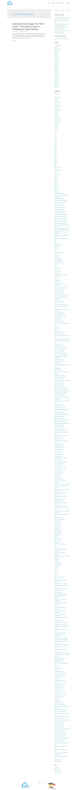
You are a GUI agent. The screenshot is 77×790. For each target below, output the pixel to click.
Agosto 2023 (56, 64)
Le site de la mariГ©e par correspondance (62, 380)
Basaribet (56, 186)
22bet (55, 135)
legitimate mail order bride (59, 385)
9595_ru (55, 163)
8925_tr (55, 156)
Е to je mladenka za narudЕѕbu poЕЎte (61, 756)
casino (55, 266)
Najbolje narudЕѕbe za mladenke (60, 543)
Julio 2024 (56, 52)
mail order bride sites (58, 459)
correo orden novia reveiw (59, 292)
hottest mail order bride (58, 345)
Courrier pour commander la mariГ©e (61, 295)
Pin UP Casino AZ (57, 562)
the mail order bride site (58, 668)
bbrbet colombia (57, 188)
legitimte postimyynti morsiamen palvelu (61, 390)
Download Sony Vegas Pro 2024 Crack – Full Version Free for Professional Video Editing (28, 26)
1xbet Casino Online (58, 121)
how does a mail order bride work (60, 347)
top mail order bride (58, 682)
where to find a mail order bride (60, 735)
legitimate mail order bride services (60, 387)
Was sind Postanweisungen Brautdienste (61, 716)
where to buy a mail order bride (60, 734)
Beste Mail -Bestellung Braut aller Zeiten (61, 228)
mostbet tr (56, 536)
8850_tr (55, 153)
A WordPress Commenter (59, 38)
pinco (55, 569)
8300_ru (55, 144)
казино (55, 757)
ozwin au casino (57, 550)
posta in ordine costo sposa (59, 576)
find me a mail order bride (59, 321)
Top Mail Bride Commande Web (60, 680)
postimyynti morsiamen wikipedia (60, 588)
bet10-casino (56, 243)
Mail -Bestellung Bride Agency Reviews (61, 414)
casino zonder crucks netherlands (60, 274)
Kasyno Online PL (57, 369)
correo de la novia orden (58, 290)
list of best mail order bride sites (60, 395)
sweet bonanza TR (57, 666)
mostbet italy (56, 528)
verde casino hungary (58, 701)
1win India (56, 104)
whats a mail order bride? (59, 730)
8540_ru (55, 149)
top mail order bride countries (59, 683)
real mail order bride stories (59, 620)
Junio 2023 (56, 68)
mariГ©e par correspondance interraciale (62, 484)
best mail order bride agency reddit (60, 200)
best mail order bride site (59, 205)
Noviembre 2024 (57, 45)
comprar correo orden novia (59, 288)
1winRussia (56, 111)
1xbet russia (56, 132)
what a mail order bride (58, 718)
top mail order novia (58, 692)
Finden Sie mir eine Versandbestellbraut (61, 323)
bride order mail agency (58, 260)
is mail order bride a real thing (59, 361)
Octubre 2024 (56, 46)
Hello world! (67, 38)
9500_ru (55, 162)
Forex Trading (56, 326)
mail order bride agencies (59, 438)
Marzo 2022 (56, 83)
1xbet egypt (56, 123)
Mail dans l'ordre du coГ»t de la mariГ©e (61, 430)
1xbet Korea (56, 127)
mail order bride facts (58, 452)
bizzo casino (56, 248)
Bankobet (56, 184)
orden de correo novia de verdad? (60, 549)
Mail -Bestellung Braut (58, 404)
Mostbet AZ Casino (57, 521)
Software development (58, 661)
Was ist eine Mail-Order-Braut (59, 711)
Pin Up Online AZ (57, 566)
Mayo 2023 (56, 69)
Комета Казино (57, 759)
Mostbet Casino (57, 522)
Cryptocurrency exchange (59, 300)
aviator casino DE (57, 174)
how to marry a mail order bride (60, 352)
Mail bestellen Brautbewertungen (60, 421)
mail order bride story (58, 466)
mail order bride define (58, 449)
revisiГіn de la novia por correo (60, 624)
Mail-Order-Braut (57, 477)
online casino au (57, 547)
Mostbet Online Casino (58, 529)
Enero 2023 (56, 76)
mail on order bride (57, 437)
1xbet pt (55, 130)
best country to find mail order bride (61, 195)
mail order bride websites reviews (60, 468)
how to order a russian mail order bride (61, 354)
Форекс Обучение (57, 761)
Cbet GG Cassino (57, 281)
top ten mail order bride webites (60, 694)
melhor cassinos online (58, 517)
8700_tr (55, 151)
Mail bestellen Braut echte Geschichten (61, 419)
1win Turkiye (56, 107)
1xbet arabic (56, 114)
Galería (63, 2)
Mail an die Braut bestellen (59, 416)
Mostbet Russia (57, 535)
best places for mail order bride (60, 216)
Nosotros (53, 2)
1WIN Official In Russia (58, 106)
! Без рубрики (56, 93)
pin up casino (56, 561)
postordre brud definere (58, 590)
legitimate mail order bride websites (61, 389)
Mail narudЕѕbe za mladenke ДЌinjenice (61, 435)
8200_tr (55, 142)
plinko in (55, 575)
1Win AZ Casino (57, 97)
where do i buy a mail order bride (60, 732)
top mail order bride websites (59, 690)
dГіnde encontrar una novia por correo (61, 309)
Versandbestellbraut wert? (59, 702)
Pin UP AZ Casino (57, 559)
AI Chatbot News (57, 170)
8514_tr (55, 148)
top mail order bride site (58, 685)
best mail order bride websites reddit (61, 214)
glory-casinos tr (57, 330)
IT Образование (57, 363)
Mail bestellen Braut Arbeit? (59, 418)
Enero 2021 (56, 87)
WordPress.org (57, 773)
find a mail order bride (58, 319)
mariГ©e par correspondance (59, 479)
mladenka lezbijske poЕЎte (59, 519)
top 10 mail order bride (58, 675)
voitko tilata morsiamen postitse (60, 704)
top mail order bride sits (58, 689)
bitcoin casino (56, 247)
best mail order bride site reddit (60, 207)
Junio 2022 (56, 82)
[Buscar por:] (62, 10)
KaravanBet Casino (57, 368)
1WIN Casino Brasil (57, 102)
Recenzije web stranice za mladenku (61, 622)
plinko (55, 573)
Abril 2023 (56, 71)
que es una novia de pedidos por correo (61, 617)
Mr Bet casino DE (57, 542)
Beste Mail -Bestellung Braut (59, 223)
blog (55, 250)
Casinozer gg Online (58, 280)
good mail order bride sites (59, 333)
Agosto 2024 (56, 50)
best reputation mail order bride (60, 219)
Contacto (67, 2)
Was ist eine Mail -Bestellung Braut (60, 709)
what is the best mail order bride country (61, 728)
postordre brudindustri (58, 592)
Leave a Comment (15, 31)
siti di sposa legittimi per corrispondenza (61, 644)
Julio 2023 (56, 66)
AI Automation (56, 169)
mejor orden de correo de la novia (60, 505)
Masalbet (56, 487)
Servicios (58, 2)
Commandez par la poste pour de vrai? (61, 287)
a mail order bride (57, 167)
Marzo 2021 (56, 85)
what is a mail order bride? (59, 721)
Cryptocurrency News (58, 302)
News (55, 545)
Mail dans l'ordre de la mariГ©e (60, 428)
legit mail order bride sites (59, 383)
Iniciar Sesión (56, 767)
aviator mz (56, 179)
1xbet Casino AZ (57, 120)
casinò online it (57, 273)
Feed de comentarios (58, 771)
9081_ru (55, 158)
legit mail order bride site (59, 382)
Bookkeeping (56, 257)
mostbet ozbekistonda (58, 533)
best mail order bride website (59, 212)
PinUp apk (56, 571)
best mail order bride (58, 197)
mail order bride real (58, 456)
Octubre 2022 (56, 80)
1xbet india (56, 125)
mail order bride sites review (59, 465)
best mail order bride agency (59, 198)
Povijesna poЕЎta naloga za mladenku (61, 594)
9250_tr (55, 160)
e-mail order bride (57, 311)
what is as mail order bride (59, 725)
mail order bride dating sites (59, 447)
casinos (55, 278)
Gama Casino (56, 328)
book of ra (56, 255)
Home (49, 2)
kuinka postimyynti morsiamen (59, 375)
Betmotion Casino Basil (58, 245)
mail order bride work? (58, 470)
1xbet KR (55, 128)
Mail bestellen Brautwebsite (59, 425)
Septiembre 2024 (57, 48)
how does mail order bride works (60, 349)
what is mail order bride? (58, 727)
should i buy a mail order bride (59, 632)
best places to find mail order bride (60, 218)
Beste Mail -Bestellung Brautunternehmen (62, 230)
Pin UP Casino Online (58, 564)
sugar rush (56, 664)
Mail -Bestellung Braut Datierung (60, 406)
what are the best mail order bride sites (61, 720)
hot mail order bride (58, 344)
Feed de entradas (57, 769)
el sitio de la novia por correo (59, 316)
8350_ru (55, 146)
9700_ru (55, 165)
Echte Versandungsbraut (58, 312)
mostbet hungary (57, 526)
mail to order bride (57, 473)
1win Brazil (56, 100)
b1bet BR (56, 183)
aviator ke (56, 177)
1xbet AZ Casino (57, 116)
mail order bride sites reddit (59, 463)
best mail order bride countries (60, 202)
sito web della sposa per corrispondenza (61, 652)
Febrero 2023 (56, 75)
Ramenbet (56, 619)
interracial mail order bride (59, 359)
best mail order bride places (59, 204)
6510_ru (55, 139)
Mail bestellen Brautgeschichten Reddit (61, 423)
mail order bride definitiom (59, 451)
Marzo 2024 (56, 59)
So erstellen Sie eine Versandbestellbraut (62, 654)
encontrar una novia (58, 318)
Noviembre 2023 (57, 61)
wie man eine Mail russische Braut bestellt (62, 737)
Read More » (14, 40)
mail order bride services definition (60, 458)
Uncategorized (22, 31)
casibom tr (56, 264)
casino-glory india (57, 276)
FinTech (55, 325)
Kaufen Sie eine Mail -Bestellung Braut (61, 371)
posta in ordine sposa (58, 578)
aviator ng (56, 181)
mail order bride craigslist (59, 445)
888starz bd (56, 155)
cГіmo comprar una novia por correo (61, 304)
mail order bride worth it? (59, 472)
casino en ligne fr (57, 267)
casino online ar (57, 271)
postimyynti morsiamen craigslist (60, 583)
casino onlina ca (57, 269)
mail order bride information (59, 454)
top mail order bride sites (59, 687)
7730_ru (55, 141)
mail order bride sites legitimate (60, 461)
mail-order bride (57, 475)
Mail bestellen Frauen (58, 426)
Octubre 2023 (56, 62)
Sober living (56, 656)
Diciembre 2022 (57, 78)
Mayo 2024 (56, 55)
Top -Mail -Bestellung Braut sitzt (60, 673)
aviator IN (56, 176)
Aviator (55, 172)
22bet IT (55, 137)
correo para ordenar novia (59, 294)
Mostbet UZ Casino (57, 538)
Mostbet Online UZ (57, 531)
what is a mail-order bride (59, 723)
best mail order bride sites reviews (60, 211)
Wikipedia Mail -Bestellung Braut (60, 739)
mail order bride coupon (58, 444)
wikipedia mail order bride (59, 741)
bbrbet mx (56, 190)
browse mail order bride (58, 262)
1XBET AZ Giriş (57, 118)
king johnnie (56, 373)
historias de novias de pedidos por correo (62, 339)
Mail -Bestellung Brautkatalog (59, 412)
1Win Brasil (56, 99)
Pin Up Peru (56, 568)
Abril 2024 (56, 57)
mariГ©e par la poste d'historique (60, 485)
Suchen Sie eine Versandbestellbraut (61, 663)
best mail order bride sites (59, 209)
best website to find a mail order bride (61, 221)
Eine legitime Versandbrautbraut (60, 314)
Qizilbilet (55, 605)
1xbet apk (56, 113)
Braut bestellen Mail (58, 259)
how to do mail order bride (59, 351)
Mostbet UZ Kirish (57, 540)
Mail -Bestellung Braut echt (59, 407)
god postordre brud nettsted (59, 332)
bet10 (55, 241)
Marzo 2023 (56, 73)
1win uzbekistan (57, 109)
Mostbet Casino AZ (57, 524)
